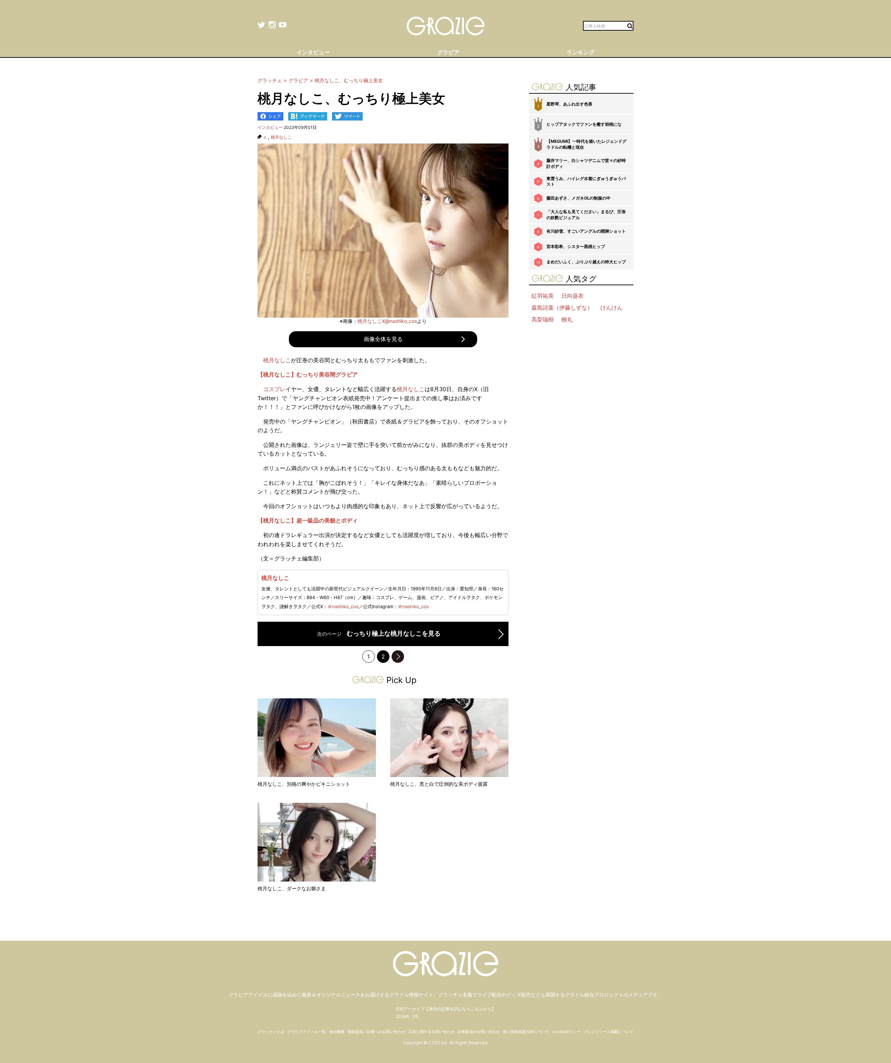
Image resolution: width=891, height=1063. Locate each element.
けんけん (611, 307)
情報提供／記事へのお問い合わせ (376, 1031)
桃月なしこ (281, 137)
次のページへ (398, 656)
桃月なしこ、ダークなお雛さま (292, 888)
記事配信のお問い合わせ (479, 1031)
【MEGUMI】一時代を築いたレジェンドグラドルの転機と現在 (586, 144)
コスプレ (274, 389)
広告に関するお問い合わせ (432, 1031)
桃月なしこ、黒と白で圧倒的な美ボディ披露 (439, 784)
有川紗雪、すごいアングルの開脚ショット (586, 231)
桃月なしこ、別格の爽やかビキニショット (304, 784)
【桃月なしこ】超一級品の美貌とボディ (308, 520)
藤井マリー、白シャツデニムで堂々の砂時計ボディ (586, 163)
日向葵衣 (572, 295)
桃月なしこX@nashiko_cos (387, 321)
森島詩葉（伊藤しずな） (562, 307)
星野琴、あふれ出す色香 (569, 104)
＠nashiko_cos (343, 606)
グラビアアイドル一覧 (306, 1031)
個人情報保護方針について (526, 1031)
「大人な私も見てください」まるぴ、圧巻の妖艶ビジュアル (586, 214)
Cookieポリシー (566, 1031)
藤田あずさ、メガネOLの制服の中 (578, 198)
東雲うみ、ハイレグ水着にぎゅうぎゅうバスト (586, 181)
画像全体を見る (383, 338)
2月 (415, 1016)
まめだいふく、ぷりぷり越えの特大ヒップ (586, 261)
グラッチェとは (271, 1031)
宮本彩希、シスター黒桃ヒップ (575, 246)
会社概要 (337, 1031)
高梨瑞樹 (542, 319)
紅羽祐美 (542, 295)
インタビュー (270, 127)
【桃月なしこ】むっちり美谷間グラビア (308, 374)
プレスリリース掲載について (608, 1031)
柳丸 (567, 319)
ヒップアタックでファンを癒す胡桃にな (584, 124)
